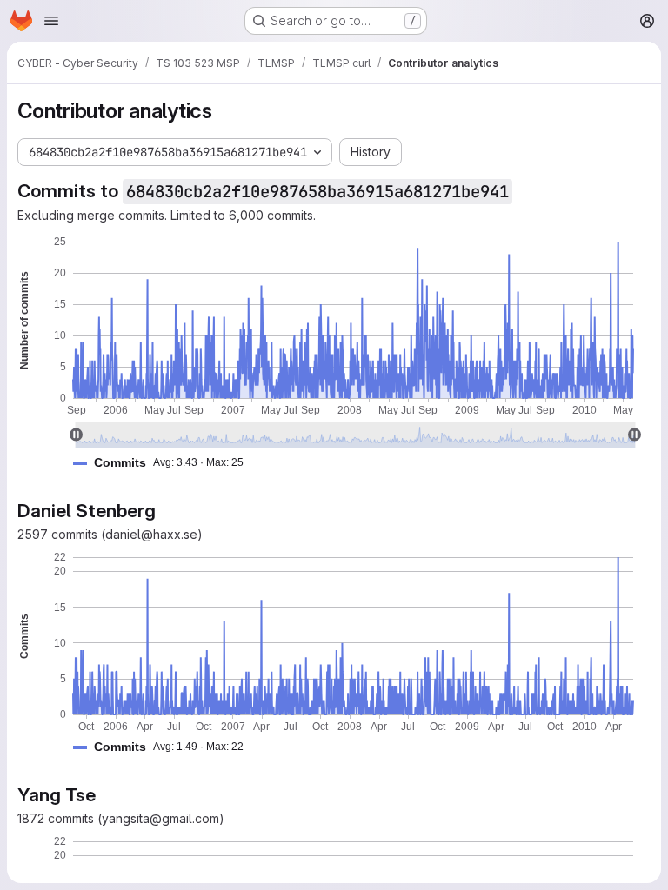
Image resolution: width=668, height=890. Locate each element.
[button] (165, 463)
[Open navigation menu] (51, 21)
